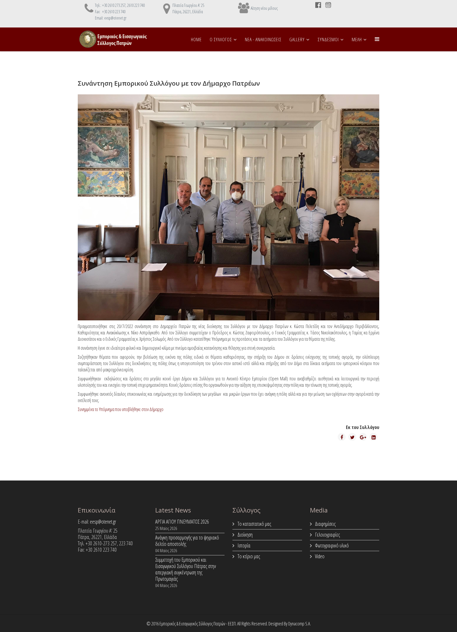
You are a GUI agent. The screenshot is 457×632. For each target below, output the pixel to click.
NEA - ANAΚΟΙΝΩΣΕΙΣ (263, 39)
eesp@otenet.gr (103, 521)
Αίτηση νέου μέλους (264, 8)
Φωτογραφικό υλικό (331, 545)
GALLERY (297, 39)
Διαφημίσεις (325, 523)
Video (319, 556)
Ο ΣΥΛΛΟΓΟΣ (221, 39)
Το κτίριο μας (248, 556)
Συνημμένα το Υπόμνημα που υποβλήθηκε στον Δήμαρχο (120, 409)
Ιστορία (243, 545)
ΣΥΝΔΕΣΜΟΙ (328, 39)
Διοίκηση (244, 534)
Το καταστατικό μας (253, 523)
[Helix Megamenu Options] (377, 38)
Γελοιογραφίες (327, 534)
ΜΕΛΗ (357, 39)
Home (196, 39)
